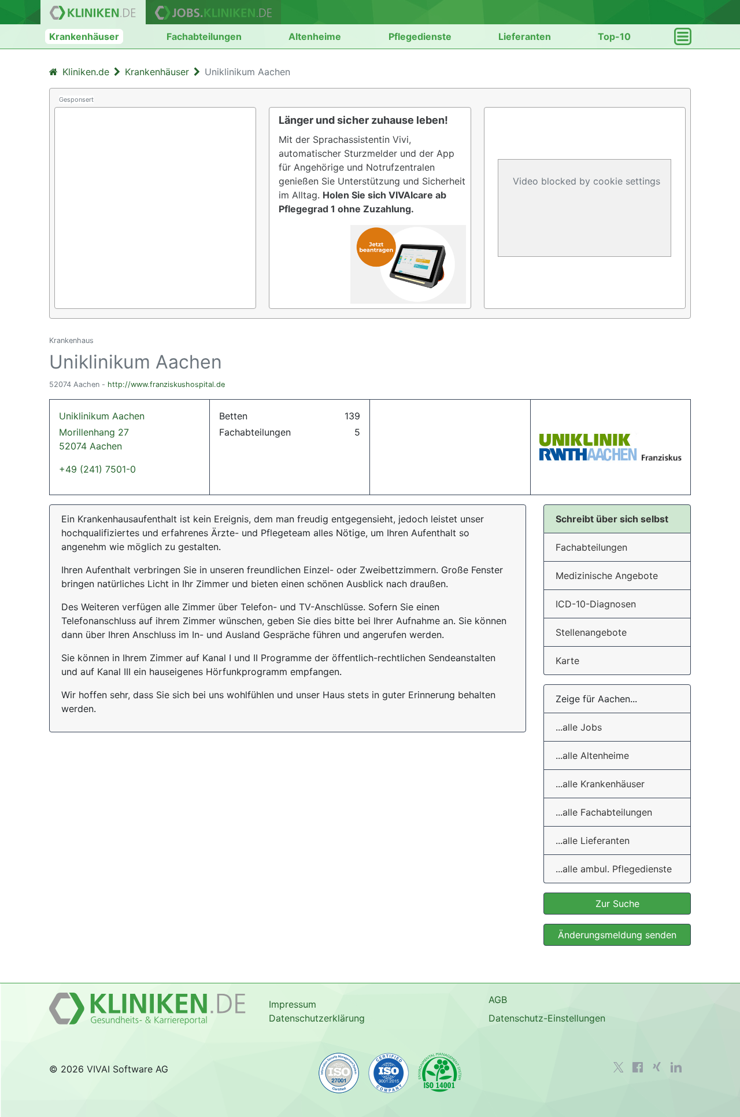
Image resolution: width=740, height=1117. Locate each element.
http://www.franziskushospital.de (166, 384)
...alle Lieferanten (593, 840)
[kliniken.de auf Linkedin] (676, 1067)
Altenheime (314, 36)
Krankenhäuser (84, 36)
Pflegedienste (420, 36)
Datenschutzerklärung (317, 1018)
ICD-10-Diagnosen (596, 604)
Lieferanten (524, 36)
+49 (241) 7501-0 (97, 469)
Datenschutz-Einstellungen (547, 1018)
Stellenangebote (591, 632)
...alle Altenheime (592, 755)
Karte (567, 660)
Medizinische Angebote (607, 575)
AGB (498, 999)
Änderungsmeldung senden (617, 935)
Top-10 (614, 36)
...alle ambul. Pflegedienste (614, 869)
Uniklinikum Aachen (102, 431)
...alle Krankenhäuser (600, 784)
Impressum (292, 1004)
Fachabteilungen (204, 36)
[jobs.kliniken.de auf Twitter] (618, 1067)
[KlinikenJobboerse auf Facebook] (637, 1067)
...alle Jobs (579, 727)
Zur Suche (617, 903)
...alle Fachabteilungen (604, 812)
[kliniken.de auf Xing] (656, 1066)
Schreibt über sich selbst (612, 519)
